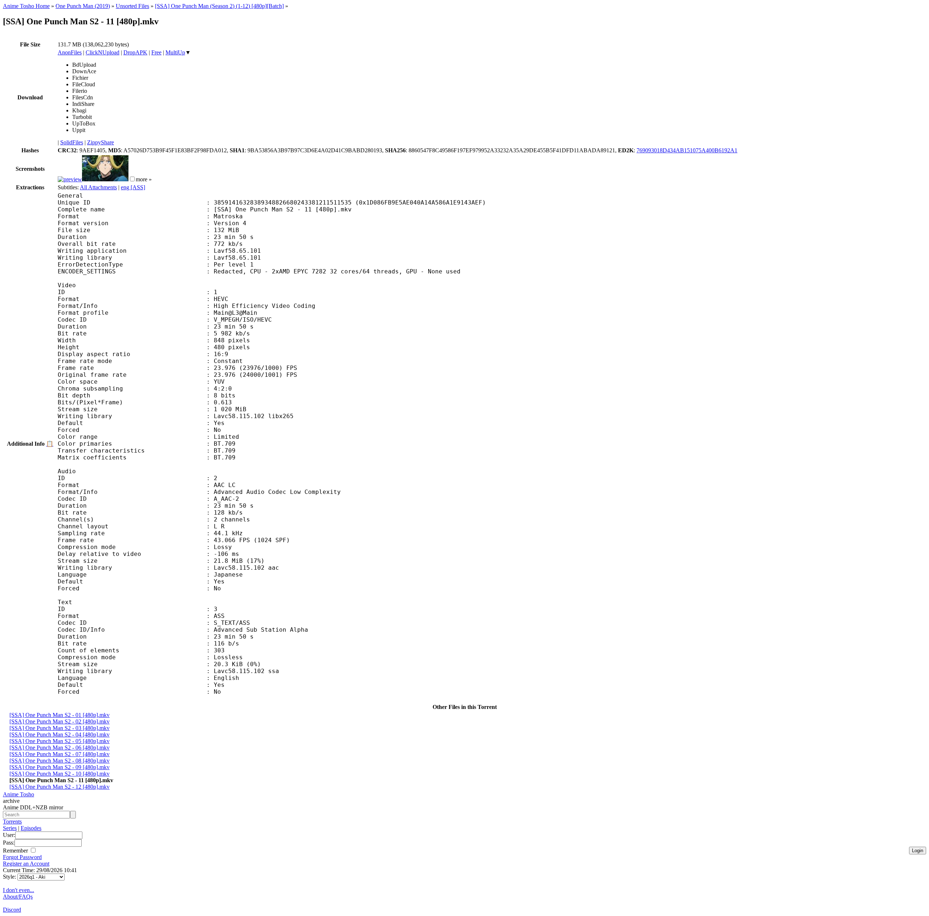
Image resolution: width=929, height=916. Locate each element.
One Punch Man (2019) (83, 6)
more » (144, 179)
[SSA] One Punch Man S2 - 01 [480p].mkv (59, 715)
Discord (12, 910)
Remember (16, 850)
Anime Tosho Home (26, 6)
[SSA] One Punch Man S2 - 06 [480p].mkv (59, 747)
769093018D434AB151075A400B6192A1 (687, 150)
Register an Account (26, 864)
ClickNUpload (102, 52)
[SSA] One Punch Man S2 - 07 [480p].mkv (59, 754)
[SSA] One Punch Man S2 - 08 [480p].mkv (59, 761)
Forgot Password (22, 857)
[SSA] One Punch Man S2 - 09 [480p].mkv (59, 767)
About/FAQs (18, 897)
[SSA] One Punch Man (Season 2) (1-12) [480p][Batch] (219, 6)
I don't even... (18, 890)
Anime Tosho (18, 794)
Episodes (31, 828)
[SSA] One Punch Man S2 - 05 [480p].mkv (59, 741)
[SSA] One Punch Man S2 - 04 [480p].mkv (59, 734)
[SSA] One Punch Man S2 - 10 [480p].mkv (59, 774)
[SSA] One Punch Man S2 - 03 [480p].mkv (59, 728)
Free (156, 52)
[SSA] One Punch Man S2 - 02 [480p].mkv (59, 721)
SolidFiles (71, 142)
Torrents (12, 821)
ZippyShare (100, 142)
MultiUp (175, 52)
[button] (132, 179)
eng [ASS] (133, 187)
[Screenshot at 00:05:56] (105, 179)
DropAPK (135, 52)
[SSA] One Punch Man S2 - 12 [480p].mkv (59, 787)
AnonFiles (70, 52)
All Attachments (98, 187)
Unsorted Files (132, 6)
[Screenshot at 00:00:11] (70, 179)
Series (10, 828)
